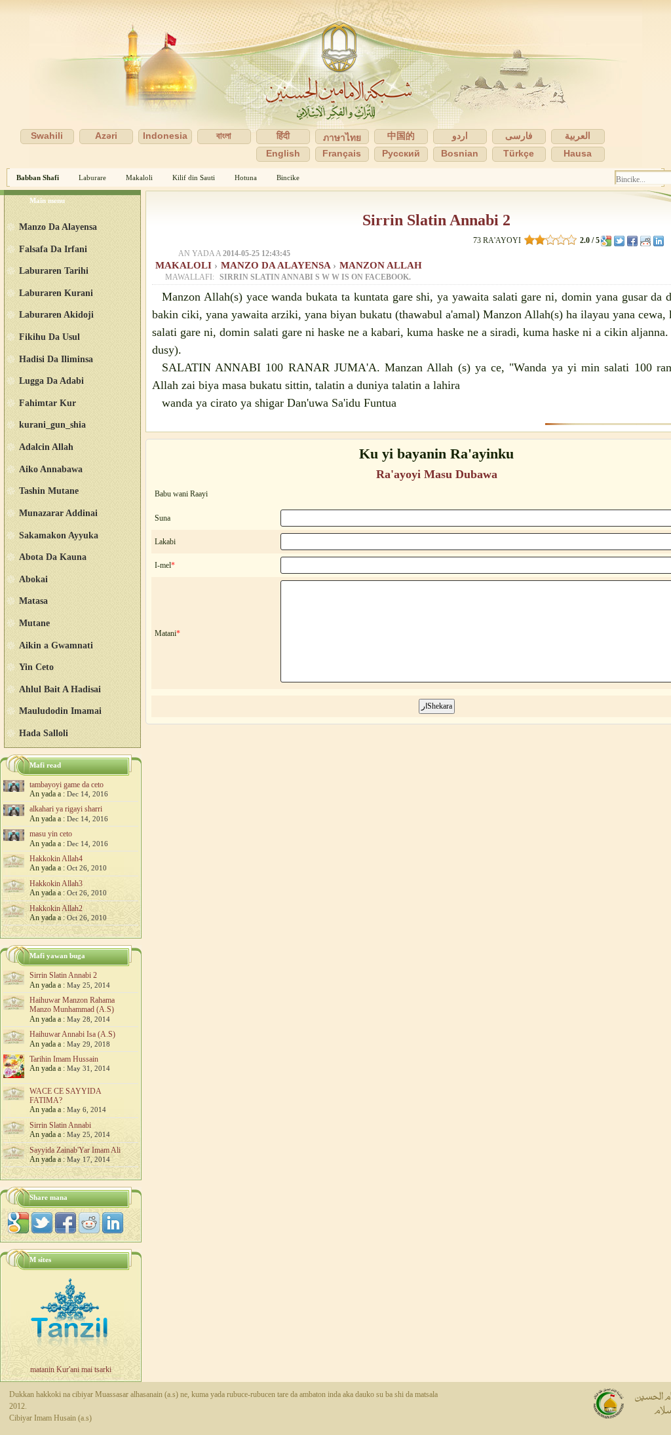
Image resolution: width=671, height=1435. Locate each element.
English (283, 153)
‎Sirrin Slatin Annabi (60, 1125)
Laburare (92, 177)
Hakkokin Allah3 (56, 883)
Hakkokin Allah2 (56, 908)
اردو (460, 135)
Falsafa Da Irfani (53, 249)
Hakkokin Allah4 (56, 858)
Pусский (401, 153)
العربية (577, 135)
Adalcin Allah (46, 446)
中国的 (401, 135)
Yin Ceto (36, 667)
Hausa (578, 153)
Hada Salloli (43, 733)
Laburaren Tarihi (53, 270)
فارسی (519, 135)
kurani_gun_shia (52, 424)
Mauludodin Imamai (60, 710)
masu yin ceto (50, 833)
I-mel (163, 565)
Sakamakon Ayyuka (58, 535)
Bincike (288, 177)
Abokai (33, 579)
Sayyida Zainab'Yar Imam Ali (75, 1150)
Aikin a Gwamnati (56, 645)
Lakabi (165, 541)
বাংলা (223, 135)
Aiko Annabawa (51, 469)
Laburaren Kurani (56, 293)
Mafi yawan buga (57, 956)
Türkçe (518, 153)
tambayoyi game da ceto (66, 784)
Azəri (106, 135)
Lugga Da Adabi (51, 380)
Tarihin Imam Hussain (63, 1059)
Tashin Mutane (49, 490)
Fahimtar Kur (47, 403)
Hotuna (246, 177)
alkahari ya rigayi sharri (65, 808)
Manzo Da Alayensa (277, 265)
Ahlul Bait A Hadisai (60, 689)
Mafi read (45, 765)
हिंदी (283, 135)
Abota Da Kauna (52, 556)
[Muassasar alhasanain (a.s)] (335, 84)
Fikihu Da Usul (49, 336)
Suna (162, 518)
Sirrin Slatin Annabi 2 (436, 220)
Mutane (34, 623)
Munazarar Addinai (58, 513)
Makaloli (139, 177)
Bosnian (459, 153)
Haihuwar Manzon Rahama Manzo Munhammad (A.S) (72, 1005)
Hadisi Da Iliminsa (56, 359)
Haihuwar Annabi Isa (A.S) (72, 1034)
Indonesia (165, 135)
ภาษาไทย (342, 137)
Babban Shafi (37, 177)
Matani (165, 633)
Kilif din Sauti (193, 177)
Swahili (47, 135)
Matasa (33, 600)
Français (341, 153)
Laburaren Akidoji (56, 314)
